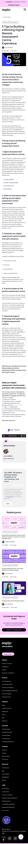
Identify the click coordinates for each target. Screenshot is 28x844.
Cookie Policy (5, 792)
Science (4, 670)
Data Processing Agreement (9, 798)
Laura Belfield (9, 47)
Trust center (5, 810)
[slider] (12, 435)
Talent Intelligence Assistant (10, 690)
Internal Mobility (6, 735)
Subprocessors (6, 801)
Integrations (5, 666)
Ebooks (4, 780)
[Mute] (21, 436)
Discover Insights (6, 694)
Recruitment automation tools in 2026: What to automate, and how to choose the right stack (13, 536)
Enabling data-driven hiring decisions (13, 601)
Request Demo (8, 654)
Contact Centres (6, 708)
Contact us (5, 759)
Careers (4, 753)
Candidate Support (14, 5)
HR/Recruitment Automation (10, 22)
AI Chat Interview (6, 681)
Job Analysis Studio (7, 684)
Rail (3, 718)
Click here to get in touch (14, 371)
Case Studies (5, 774)
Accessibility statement (8, 804)
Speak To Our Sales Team (14, 630)
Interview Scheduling (7, 687)
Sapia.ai (6, 9)
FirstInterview (17, 405)
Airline (3, 714)
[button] (14, 430)
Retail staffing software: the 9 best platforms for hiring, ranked (12, 569)
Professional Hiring (7, 732)
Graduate (4, 721)
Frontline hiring (6, 729)
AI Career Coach (6, 697)
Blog (3, 771)
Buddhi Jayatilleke (10, 542)
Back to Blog (7, 17)
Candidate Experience (8, 741)
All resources (5, 768)
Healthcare (5, 711)
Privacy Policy (5, 788)
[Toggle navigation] (24, 10)
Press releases (6, 756)
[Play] (4, 436)
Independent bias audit (8, 807)
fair (8, 407)
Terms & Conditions (7, 795)
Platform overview (7, 663)
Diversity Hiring (6, 738)
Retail (3, 705)
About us (4, 750)
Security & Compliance (8, 673)
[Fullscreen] (24, 436)
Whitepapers (5, 777)
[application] (14, 430)
